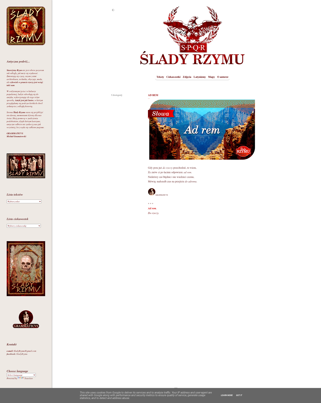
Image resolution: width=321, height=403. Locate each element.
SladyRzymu (17, 353)
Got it (239, 395)
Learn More (227, 395)
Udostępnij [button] (116, 95)
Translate (28, 378)
